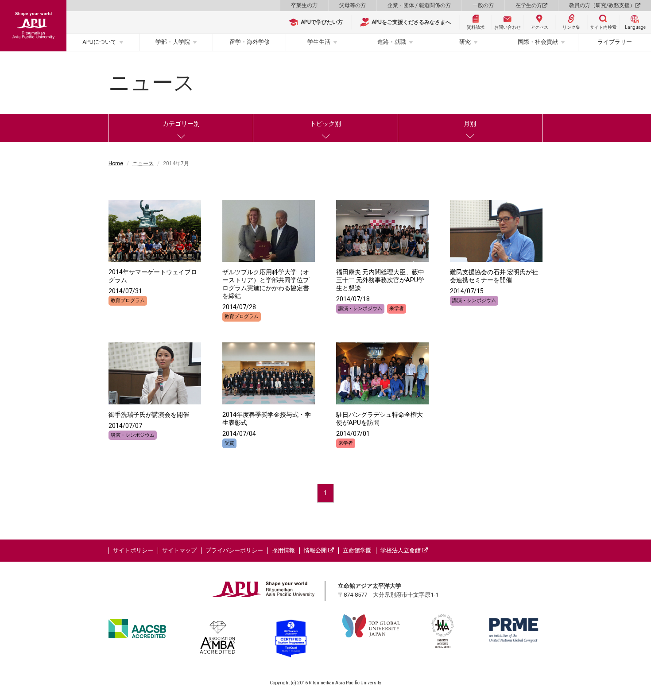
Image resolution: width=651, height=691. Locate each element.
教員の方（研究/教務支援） (602, 5)
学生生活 (318, 42)
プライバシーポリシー (234, 550)
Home (115, 163)
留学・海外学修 (249, 42)
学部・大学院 (172, 42)
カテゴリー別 (181, 123)
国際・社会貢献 (538, 42)
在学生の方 (528, 5)
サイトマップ (179, 550)
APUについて (99, 42)
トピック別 (325, 123)
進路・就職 (391, 42)
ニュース (143, 163)
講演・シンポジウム (360, 308)
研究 (465, 42)
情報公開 (316, 550)
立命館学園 (357, 550)
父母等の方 (352, 5)
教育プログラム (128, 300)
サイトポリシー (133, 550)
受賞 (229, 443)
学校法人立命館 (401, 550)
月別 (470, 123)
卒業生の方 (304, 5)
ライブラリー (614, 42)
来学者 (396, 308)
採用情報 (283, 550)
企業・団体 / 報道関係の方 (419, 5)
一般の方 (483, 5)
